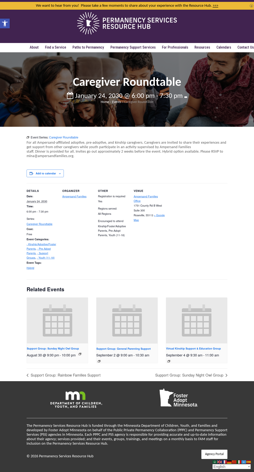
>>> (215, 6)
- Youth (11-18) (46, 257)
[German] (229, 462)
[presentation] (57, 321)
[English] (219, 462)
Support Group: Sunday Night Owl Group (53, 348)
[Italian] (239, 462)
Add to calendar (46, 173)
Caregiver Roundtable (39, 224)
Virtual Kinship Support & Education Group (193, 348)
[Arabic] (215, 462)
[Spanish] (248, 462)
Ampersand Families (74, 196)
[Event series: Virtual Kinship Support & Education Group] (169, 361)
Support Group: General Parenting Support (123, 348)
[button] (5, 23)
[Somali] (244, 462)
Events (116, 102)
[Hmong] (234, 462)
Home (105, 102)
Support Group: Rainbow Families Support (65, 375)
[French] (224, 462)
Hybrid (30, 268)
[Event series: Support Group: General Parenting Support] (99, 361)
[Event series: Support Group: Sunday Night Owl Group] (80, 354)
